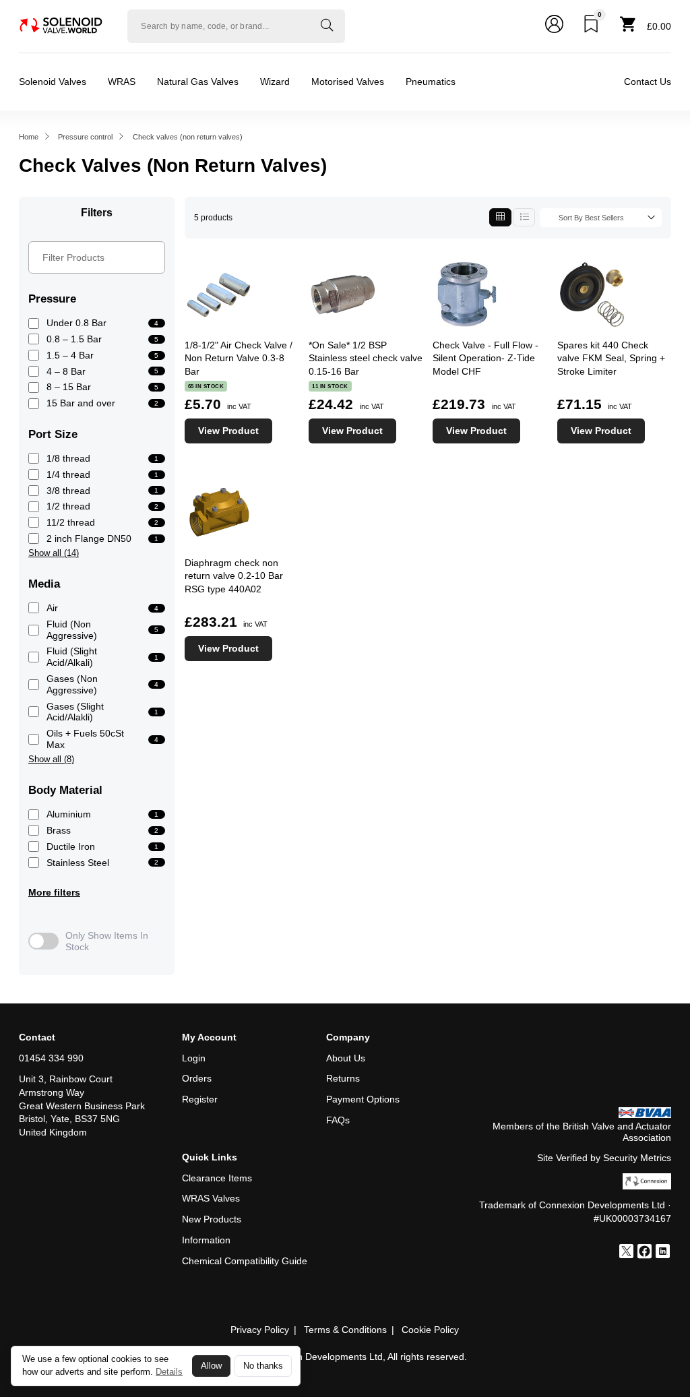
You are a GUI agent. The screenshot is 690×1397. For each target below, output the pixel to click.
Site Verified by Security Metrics (604, 1157)
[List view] (524, 217)
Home (28, 137)
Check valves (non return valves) (188, 137)
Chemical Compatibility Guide (244, 1260)
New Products (211, 1219)
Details (169, 1372)
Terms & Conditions (345, 1329)
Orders (197, 1078)
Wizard (275, 81)
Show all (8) (51, 759)
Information (206, 1240)
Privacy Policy (259, 1329)
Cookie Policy (430, 1329)
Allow (211, 1366)
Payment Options (363, 1099)
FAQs (338, 1120)
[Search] (327, 26)
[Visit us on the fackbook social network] (644, 1253)
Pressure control (85, 137)
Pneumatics (431, 81)
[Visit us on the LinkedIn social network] (663, 1253)
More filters (54, 892)
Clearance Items (217, 1178)
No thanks (263, 1366)
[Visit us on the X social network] (626, 1253)
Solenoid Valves (52, 81)
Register (200, 1099)
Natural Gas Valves (198, 81)
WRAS (121, 81)
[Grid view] (500, 217)
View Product (228, 430)
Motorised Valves (347, 81)
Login (194, 1058)
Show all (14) (53, 553)
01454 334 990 (51, 1058)
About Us (345, 1058)
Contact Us (647, 81)
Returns (343, 1078)
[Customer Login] (554, 26)
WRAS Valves (211, 1198)
